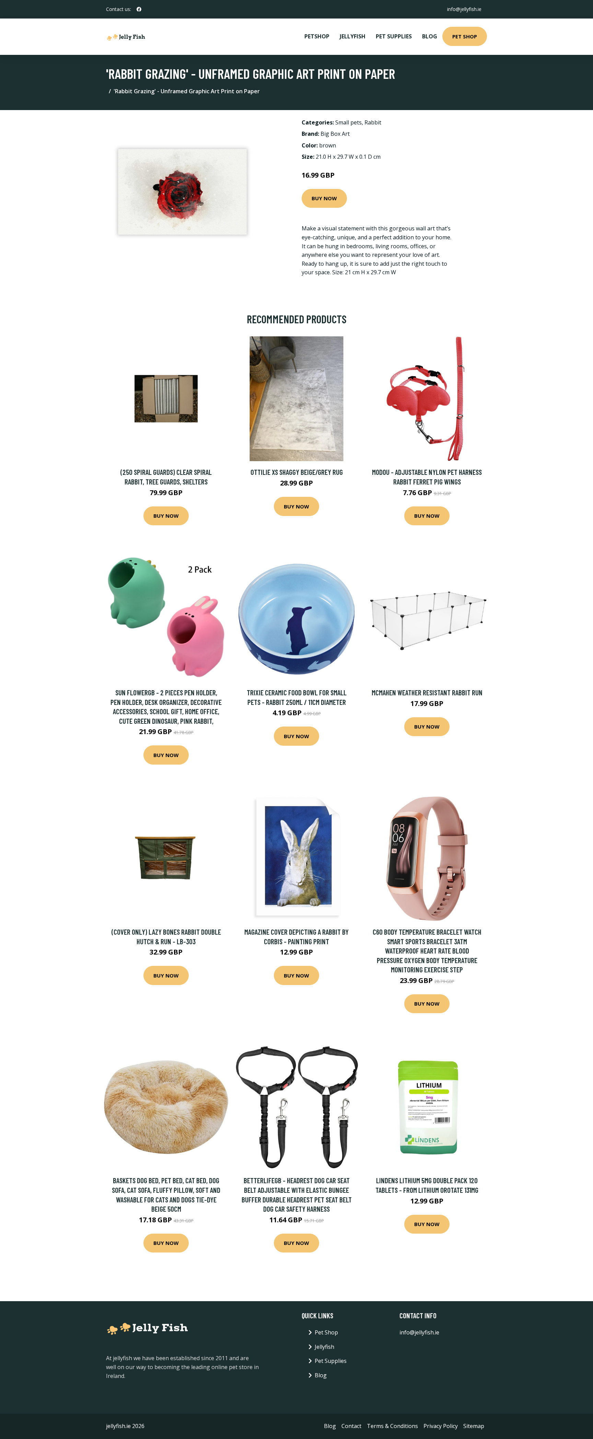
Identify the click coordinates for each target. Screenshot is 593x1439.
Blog (429, 36)
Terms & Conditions (392, 1426)
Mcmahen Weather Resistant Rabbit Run (427, 692)
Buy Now (324, 198)
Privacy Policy (440, 1426)
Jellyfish (352, 36)
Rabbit (372, 122)
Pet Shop (464, 36)
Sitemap (473, 1426)
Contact (351, 1426)
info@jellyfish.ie (464, 9)
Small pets (348, 122)
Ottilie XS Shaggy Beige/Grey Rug (297, 472)
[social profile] (139, 9)
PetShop (316, 36)
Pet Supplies (394, 36)
